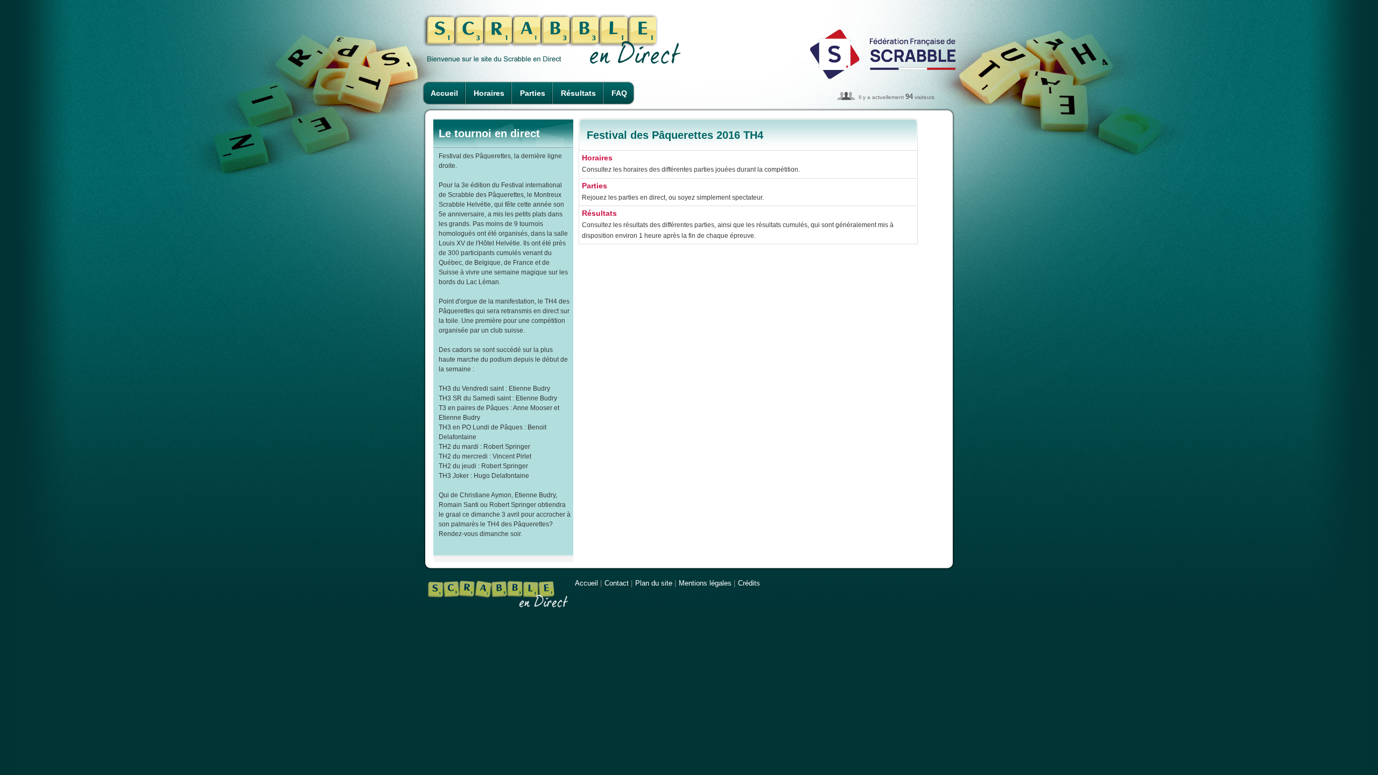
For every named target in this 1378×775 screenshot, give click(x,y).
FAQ (619, 93)
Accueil (444, 93)
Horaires (489, 93)
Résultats (578, 93)
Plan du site (653, 583)
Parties (532, 93)
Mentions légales (705, 583)
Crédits (749, 583)
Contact (616, 583)
